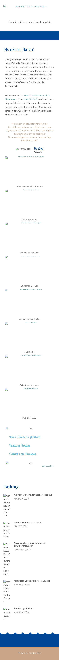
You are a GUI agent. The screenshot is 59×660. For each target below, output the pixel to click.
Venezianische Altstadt (25, 437)
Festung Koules (19, 445)
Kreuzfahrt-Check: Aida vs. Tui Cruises (32, 580)
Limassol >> (48, 465)
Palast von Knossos (22, 454)
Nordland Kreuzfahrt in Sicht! (27, 522)
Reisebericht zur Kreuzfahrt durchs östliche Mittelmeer (30, 544)
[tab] (29, 437)
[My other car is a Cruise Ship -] (29, 10)
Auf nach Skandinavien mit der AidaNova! (33, 495)
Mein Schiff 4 (30, 99)
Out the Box (35, 653)
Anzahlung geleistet (23, 608)
